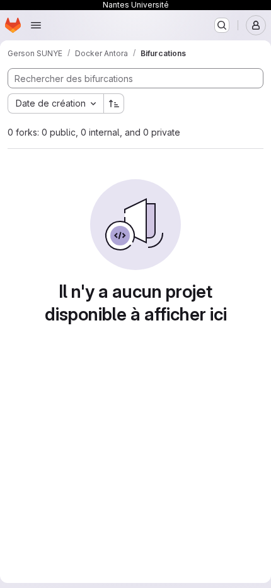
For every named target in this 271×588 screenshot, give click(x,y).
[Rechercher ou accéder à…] (221, 25)
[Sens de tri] (114, 103)
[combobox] (55, 103)
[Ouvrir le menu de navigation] (36, 25)
